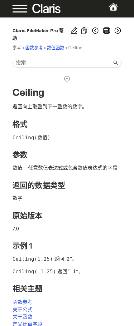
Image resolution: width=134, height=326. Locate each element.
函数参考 (34, 47)
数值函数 (55, 47)
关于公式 (22, 310)
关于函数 (22, 317)
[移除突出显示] (74, 30)
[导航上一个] (95, 30)
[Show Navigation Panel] (17, 8)
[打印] (106, 30)
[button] (116, 63)
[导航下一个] (117, 30)
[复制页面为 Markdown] (84, 30)
